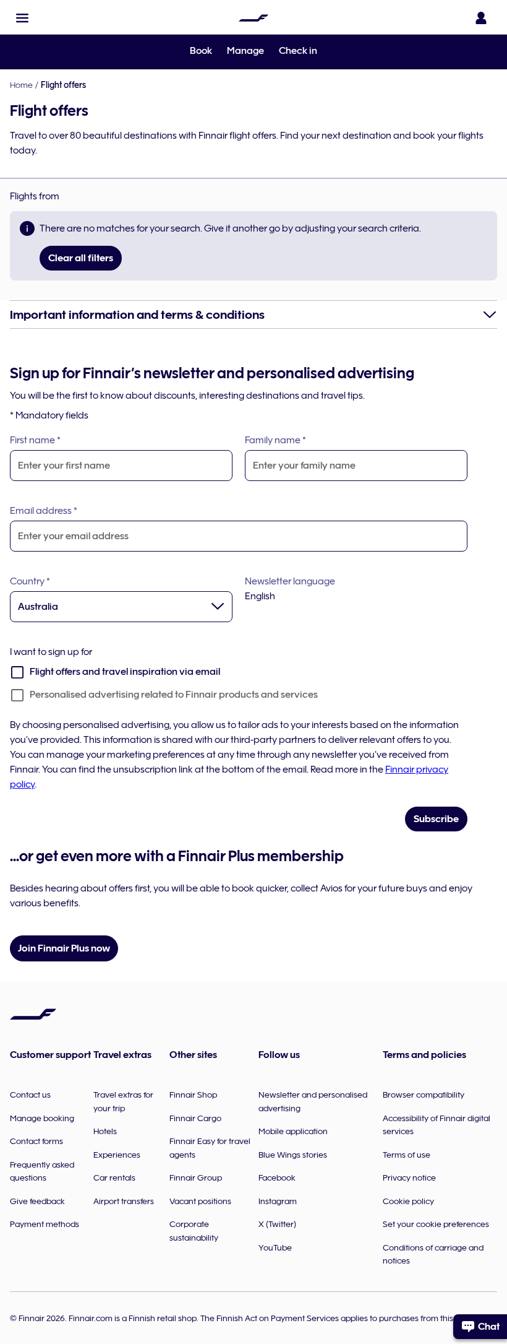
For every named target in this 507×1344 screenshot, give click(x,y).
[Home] (253, 18)
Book (201, 50)
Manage (245, 50)
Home (21, 85)
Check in (298, 50)
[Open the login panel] (481, 18)
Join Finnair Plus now (64, 948)
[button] (22, 18)
